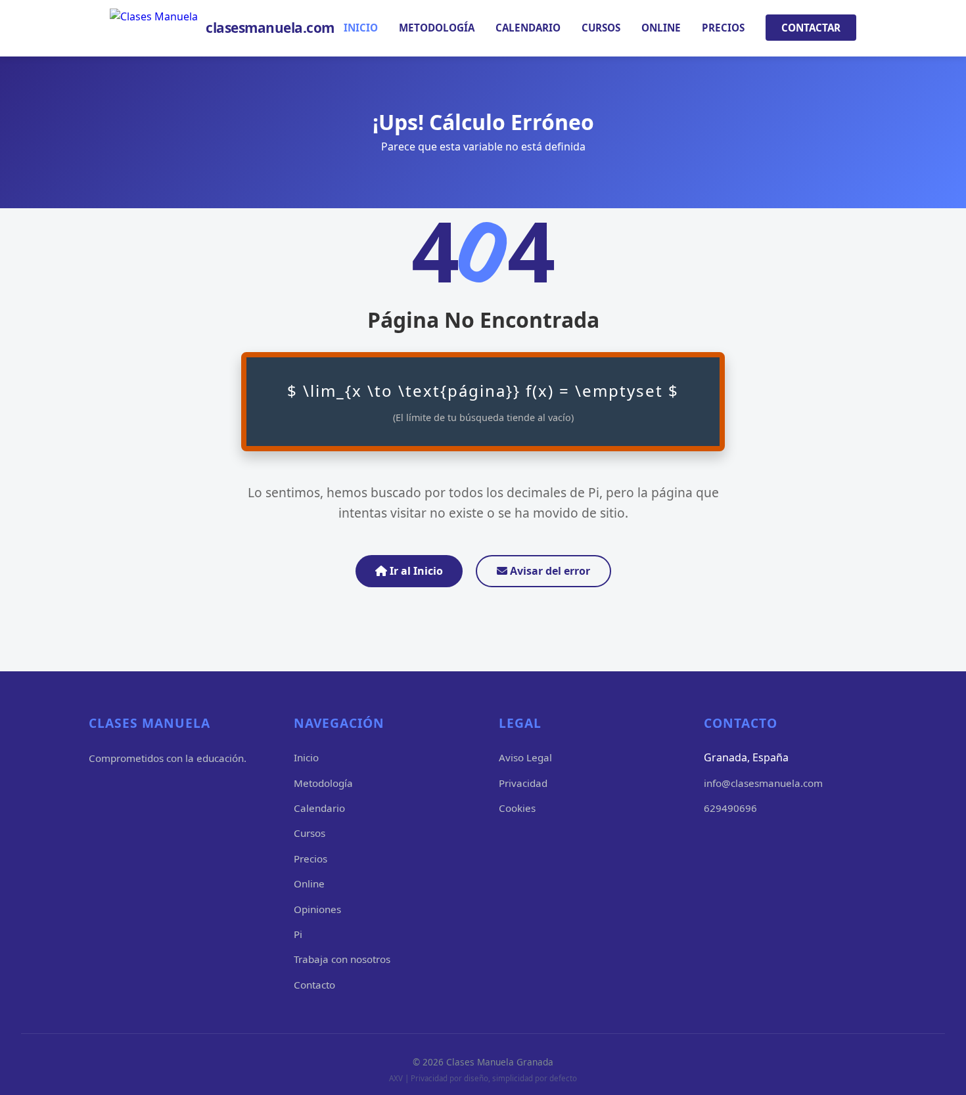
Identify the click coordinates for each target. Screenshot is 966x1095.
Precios (723, 27)
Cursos (601, 27)
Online (661, 27)
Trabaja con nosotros (342, 959)
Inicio (361, 27)
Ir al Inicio (415, 571)
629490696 (730, 808)
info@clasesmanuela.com (763, 783)
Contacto (314, 984)
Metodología (436, 27)
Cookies (517, 808)
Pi (298, 934)
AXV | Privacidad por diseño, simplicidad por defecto (483, 1078)
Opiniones (317, 909)
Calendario (528, 27)
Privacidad (523, 783)
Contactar (810, 27)
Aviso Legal (525, 757)
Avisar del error (548, 571)
